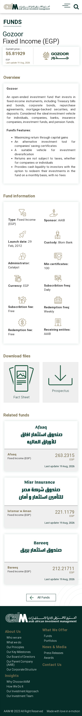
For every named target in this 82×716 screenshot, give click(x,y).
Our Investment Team (20, 696)
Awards (49, 657)
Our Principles (15, 647)
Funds (48, 636)
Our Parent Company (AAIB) (20, 663)
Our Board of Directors (21, 656)
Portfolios (50, 640)
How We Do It (15, 686)
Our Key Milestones (19, 652)
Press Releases (53, 653)
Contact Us (52, 665)
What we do (14, 642)
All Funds (43, 597)
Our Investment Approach (23, 691)
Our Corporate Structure (21, 669)
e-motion (74, 711)
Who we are (14, 637)
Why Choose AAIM (18, 681)
